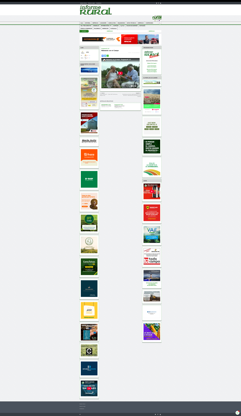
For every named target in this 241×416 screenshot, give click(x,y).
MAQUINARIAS (121, 23)
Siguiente (138, 93)
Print (130, 52)
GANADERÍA (103, 23)
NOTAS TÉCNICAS (131, 23)
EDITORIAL (88, 23)
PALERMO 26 (97, 28)
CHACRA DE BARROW (131, 25)
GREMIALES (96, 25)
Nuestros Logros (91, 3)
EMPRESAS (95, 23)
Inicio (82, 23)
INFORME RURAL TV (106, 25)
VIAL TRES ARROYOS (86, 25)
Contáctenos (98, 3)
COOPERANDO (149, 23)
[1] (237, 413)
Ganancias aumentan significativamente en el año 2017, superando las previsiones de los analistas (131, 95)
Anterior (103, 93)
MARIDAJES (105, 28)
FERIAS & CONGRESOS (86, 28)
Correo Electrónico (136, 52)
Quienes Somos (83, 3)
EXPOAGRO (142, 25)
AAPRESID (115, 25)
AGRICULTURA (112, 23)
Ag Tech (122, 25)
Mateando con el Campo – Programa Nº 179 (120, 105)
